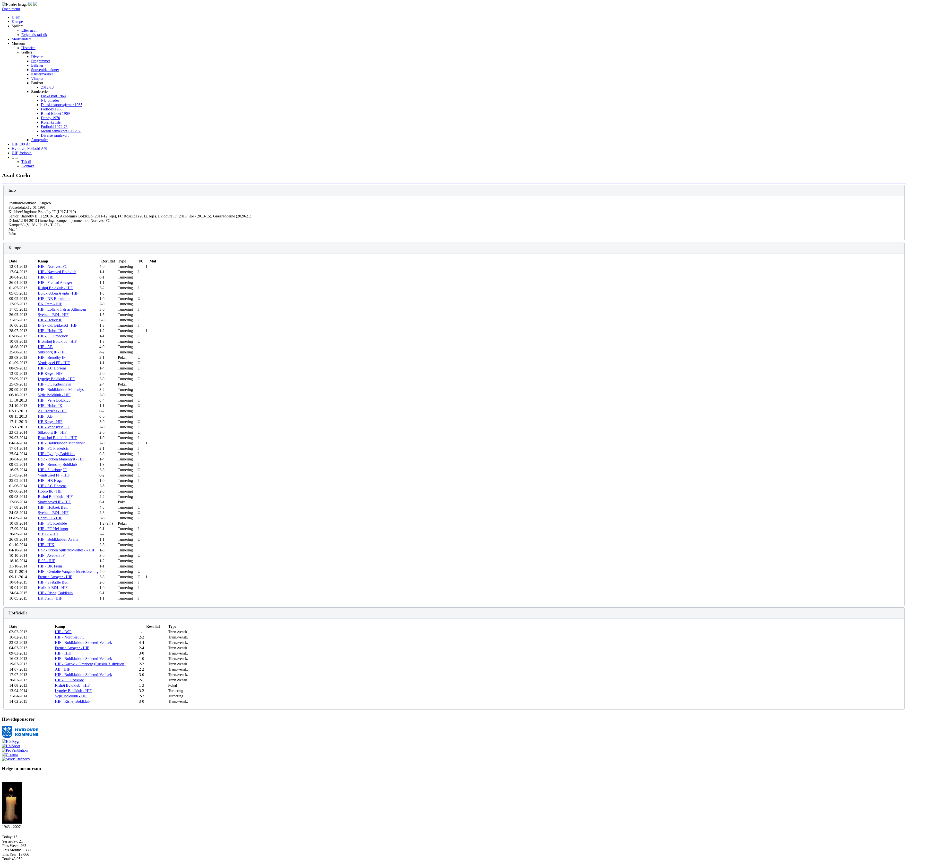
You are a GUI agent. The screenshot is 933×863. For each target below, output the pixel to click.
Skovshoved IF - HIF (54, 502)
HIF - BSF (63, 632)
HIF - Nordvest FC (52, 266)
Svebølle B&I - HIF (53, 315)
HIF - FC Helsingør (53, 529)
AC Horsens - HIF (52, 411)
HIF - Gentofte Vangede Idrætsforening (68, 571)
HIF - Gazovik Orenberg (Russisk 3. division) (90, 664)
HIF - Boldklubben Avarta (58, 539)
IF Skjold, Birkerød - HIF (57, 325)
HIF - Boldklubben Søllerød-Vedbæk (83, 642)
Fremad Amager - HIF (55, 577)
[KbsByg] (10, 741)
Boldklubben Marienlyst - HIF (61, 459)
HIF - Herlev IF (50, 320)
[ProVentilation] (15, 750)
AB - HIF (62, 669)
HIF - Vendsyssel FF (54, 427)
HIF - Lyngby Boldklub (56, 454)
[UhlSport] (11, 746)
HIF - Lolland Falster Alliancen (62, 309)
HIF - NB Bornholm (53, 299)
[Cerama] (10, 755)
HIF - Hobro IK (50, 331)
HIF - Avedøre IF (51, 555)
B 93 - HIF (46, 561)
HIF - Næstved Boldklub (57, 272)
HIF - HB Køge (50, 480)
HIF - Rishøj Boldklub (55, 593)
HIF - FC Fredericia (53, 336)
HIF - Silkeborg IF (52, 470)
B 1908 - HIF (48, 534)
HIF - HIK (46, 545)
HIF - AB (45, 347)
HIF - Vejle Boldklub (54, 400)
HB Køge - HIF (50, 373)
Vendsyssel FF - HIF (54, 363)
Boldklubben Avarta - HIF (58, 293)
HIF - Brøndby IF (51, 357)
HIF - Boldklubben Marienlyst (61, 389)
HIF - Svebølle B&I (53, 582)
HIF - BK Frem (50, 566)
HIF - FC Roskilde (52, 523)
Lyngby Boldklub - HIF (56, 379)
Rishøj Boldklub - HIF (55, 288)
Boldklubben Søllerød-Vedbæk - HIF (66, 550)
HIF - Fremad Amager (55, 282)
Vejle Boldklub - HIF (54, 395)
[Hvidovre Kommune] (20, 737)
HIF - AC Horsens (52, 368)
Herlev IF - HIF (50, 518)
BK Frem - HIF (50, 304)
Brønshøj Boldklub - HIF (57, 341)
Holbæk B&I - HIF (53, 587)
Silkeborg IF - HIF (52, 352)
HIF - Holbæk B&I (53, 507)
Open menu (11, 9)
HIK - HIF (46, 277)
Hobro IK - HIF (50, 491)
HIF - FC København (54, 384)
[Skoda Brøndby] (16, 759)
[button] (17, 26)
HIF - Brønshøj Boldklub (57, 464)
